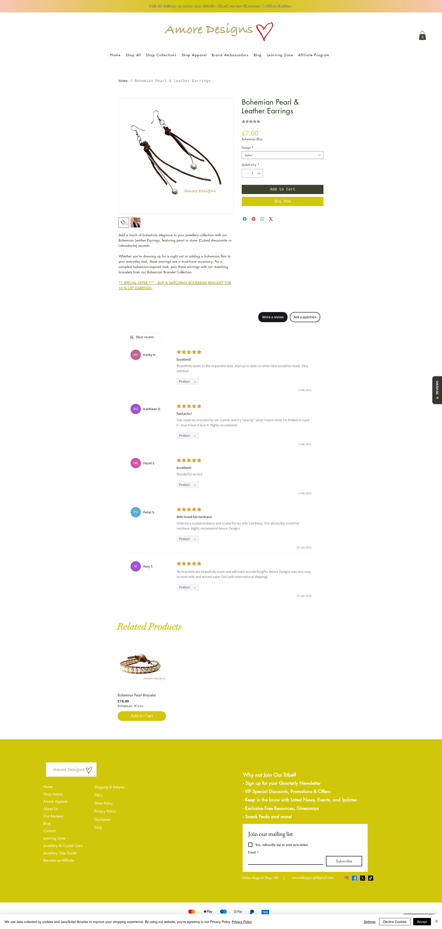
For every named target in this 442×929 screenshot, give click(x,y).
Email (253, 852)
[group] (221, 681)
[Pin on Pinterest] (253, 219)
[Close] (436, 921)
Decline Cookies (395, 921)
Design (247, 147)
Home (123, 81)
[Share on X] (271, 219)
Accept (422, 921)
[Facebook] (354, 878)
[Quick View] (142, 665)
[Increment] (259, 173)
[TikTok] (370, 878)
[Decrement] (245, 173)
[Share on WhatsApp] (262, 219)
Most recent (145, 337)
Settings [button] (369, 921)
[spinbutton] (252, 173)
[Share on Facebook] (244, 219)
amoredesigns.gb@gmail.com (313, 877)
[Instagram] (346, 878)
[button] (422, 35)
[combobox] (282, 155)
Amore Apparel (55, 801)
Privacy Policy (242, 921)
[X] (362, 878)
